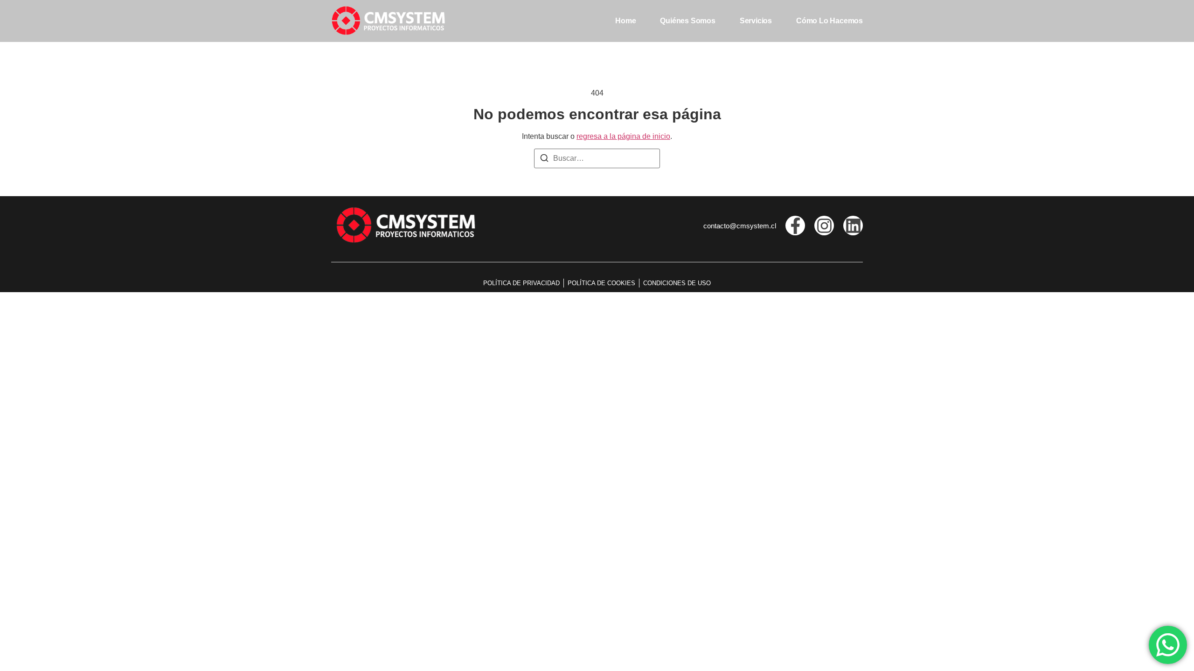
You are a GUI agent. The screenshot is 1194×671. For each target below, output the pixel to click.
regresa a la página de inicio (623, 136)
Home (625, 21)
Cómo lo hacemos (829, 21)
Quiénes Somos (687, 21)
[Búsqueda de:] (597, 158)
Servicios (756, 21)
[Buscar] (544, 160)
